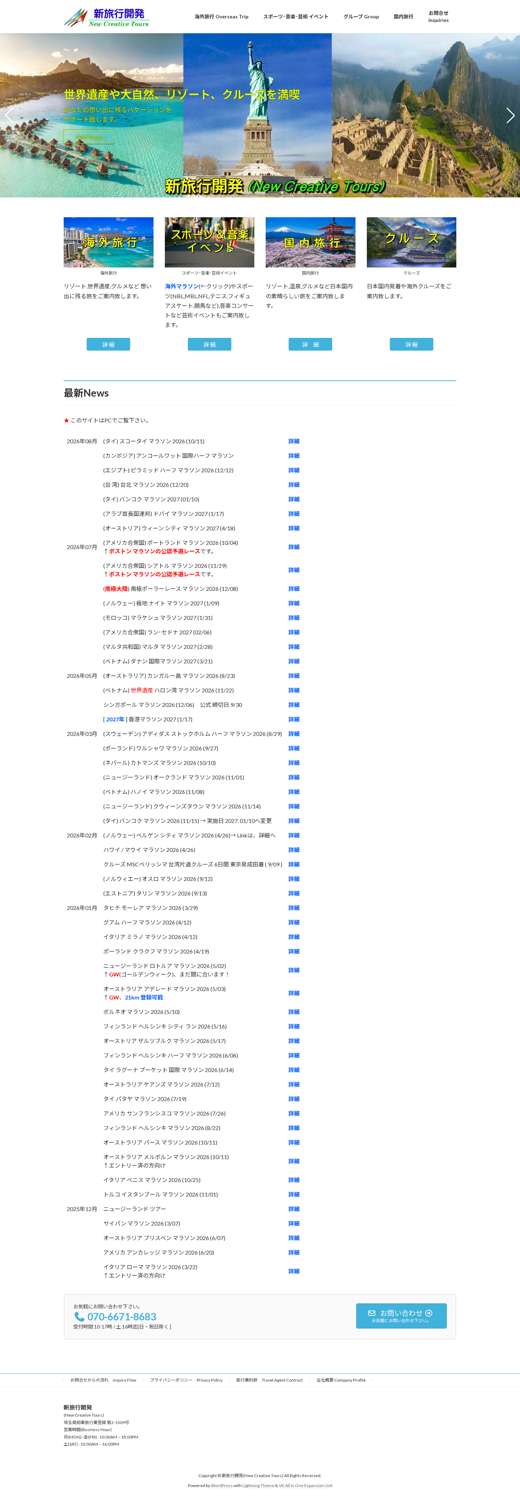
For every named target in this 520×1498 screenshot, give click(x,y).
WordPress (222, 1485)
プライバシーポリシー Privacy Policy (186, 1380)
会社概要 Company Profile (341, 1380)
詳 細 (108, 344)
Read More (89, 136)
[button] (246, 193)
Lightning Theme (258, 1485)
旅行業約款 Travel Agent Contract (269, 1380)
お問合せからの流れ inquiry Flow (103, 1380)
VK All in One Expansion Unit (306, 1485)
